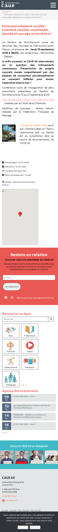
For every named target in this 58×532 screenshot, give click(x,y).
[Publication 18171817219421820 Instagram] (7, 457)
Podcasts (11, 351)
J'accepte (23, 527)
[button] (20, 214)
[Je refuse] (54, 521)
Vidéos (30, 351)
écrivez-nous (11, 500)
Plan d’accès (23, 510)
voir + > (24, 385)
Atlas (10, 335)
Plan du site (35, 510)
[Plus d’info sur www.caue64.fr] (36, 457)
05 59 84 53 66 (9, 496)
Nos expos (29, 367)
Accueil (4, 510)
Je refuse (35, 527)
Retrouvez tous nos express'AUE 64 (35, 297)
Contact (12, 510)
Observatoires (10, 367)
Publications (29, 335)
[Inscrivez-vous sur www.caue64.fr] (21, 457)
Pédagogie (11, 385)
